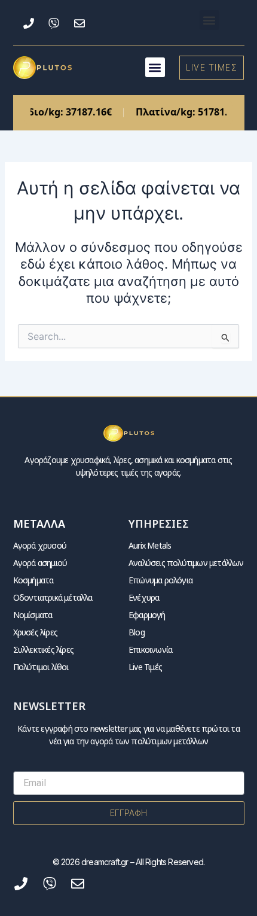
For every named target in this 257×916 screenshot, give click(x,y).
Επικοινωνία (150, 649)
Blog (136, 632)
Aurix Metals (149, 545)
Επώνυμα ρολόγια (160, 580)
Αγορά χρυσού (39, 545)
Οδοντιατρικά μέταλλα (53, 597)
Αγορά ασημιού (40, 562)
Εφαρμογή (147, 614)
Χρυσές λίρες (35, 632)
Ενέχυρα (143, 597)
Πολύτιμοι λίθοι (41, 666)
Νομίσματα (33, 614)
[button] (209, 20)
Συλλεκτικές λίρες (43, 649)
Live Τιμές (145, 666)
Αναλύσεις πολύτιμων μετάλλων (186, 562)
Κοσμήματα (33, 580)
